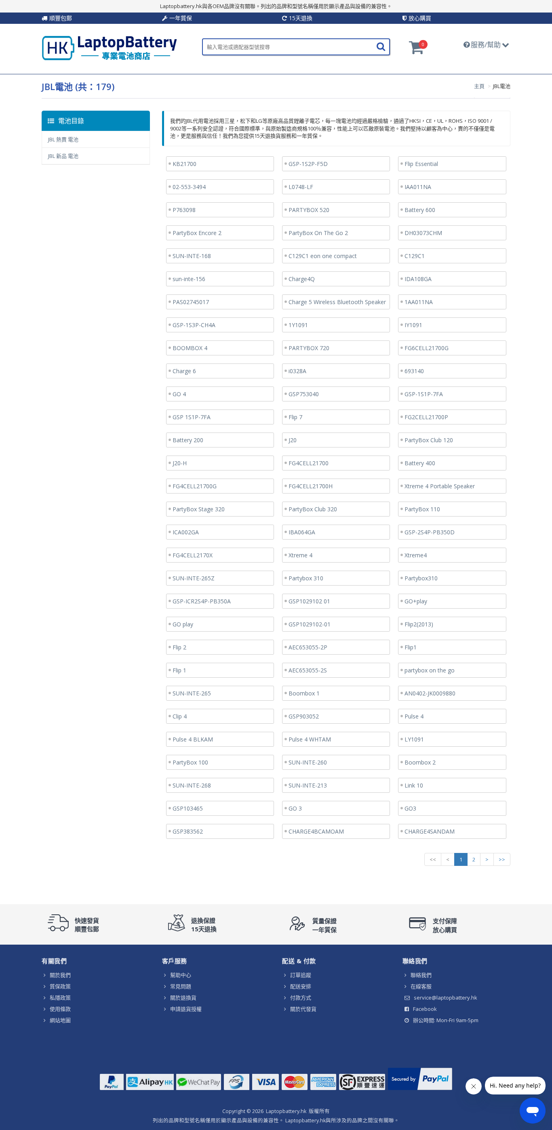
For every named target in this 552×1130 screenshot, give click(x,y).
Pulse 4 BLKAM (193, 739)
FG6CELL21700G (427, 348)
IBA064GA (302, 532)
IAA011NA (418, 187)
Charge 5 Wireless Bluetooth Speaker (337, 302)
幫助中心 (180, 975)
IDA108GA (418, 279)
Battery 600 (420, 210)
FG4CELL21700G (195, 486)
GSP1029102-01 (310, 624)
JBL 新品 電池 (63, 156)
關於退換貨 (183, 997)
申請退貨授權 (186, 1008)
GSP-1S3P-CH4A (194, 325)
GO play (183, 624)
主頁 (479, 86)
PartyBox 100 (190, 762)
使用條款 (60, 1008)
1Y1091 (298, 325)
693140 (414, 371)
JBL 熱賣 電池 (63, 139)
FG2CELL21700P (426, 417)
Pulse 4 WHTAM (310, 739)
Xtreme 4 (300, 555)
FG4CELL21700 (309, 463)
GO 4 (179, 394)
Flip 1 (179, 670)
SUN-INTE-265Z (194, 578)
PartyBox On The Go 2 (318, 233)
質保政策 (60, 986)
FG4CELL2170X (193, 555)
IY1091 (413, 325)
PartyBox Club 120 (429, 440)
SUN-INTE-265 (192, 693)
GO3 (410, 808)
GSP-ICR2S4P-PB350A (202, 601)
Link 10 (414, 785)
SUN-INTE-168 (192, 256)
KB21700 (184, 164)
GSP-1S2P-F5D (308, 164)
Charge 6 (184, 371)
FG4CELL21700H (311, 486)
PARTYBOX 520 (309, 210)
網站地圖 (60, 1020)
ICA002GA (186, 532)
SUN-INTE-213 (308, 785)
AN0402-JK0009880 (430, 693)
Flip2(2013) (419, 624)
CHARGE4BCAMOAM (316, 831)
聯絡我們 (421, 975)
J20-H (180, 463)
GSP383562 (188, 831)
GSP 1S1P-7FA (192, 417)
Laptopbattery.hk (286, 1111)
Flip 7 (295, 417)
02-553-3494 (189, 187)
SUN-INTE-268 (192, 785)
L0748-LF (301, 187)
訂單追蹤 (300, 975)
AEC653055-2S (308, 670)
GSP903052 (304, 716)
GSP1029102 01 (309, 601)
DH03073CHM (423, 233)
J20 (293, 440)
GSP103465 (188, 808)
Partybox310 (421, 578)
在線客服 (421, 986)
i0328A (297, 371)
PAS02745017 (191, 302)
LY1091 (414, 739)
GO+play (416, 601)
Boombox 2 (420, 762)
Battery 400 (420, 463)
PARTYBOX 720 (309, 348)
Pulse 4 (414, 716)
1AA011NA (419, 302)
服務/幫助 (486, 44)
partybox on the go (430, 670)
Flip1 (411, 647)
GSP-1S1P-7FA (424, 394)
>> (502, 859)
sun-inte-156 (189, 279)
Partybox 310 (306, 578)
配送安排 (300, 986)
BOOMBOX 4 (190, 348)
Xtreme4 (416, 555)
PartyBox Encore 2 (197, 233)
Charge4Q (302, 279)
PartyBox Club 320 (313, 509)
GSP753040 (304, 394)
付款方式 (300, 997)
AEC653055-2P (308, 647)
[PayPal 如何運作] (420, 1090)
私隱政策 (60, 997)
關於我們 (60, 975)
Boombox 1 (304, 693)
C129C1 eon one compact (323, 256)
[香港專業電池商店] (109, 58)
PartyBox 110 (422, 509)
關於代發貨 (303, 1008)
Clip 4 (180, 716)
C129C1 (415, 256)
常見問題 (180, 986)
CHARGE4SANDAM (430, 831)
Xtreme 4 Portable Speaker (440, 486)
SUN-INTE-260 (308, 762)
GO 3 (295, 808)
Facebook (425, 1008)
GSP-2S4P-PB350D (430, 532)
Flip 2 (179, 647)
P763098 (184, 210)
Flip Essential (421, 164)
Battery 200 (188, 440)
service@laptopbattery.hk (445, 997)
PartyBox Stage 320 (199, 509)
